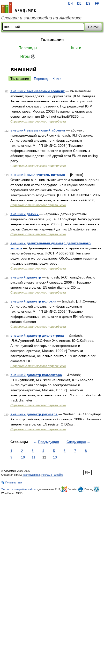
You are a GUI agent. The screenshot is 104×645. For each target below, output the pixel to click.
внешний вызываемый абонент (37, 91)
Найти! (93, 27)
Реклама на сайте (52, 474)
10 (23, 457)
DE (79, 3)
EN (70, 3)
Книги (76, 48)
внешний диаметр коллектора (36, 375)
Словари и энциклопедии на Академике (41, 18)
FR (97, 3)
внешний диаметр (25, 277)
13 (55, 457)
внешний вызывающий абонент (38, 130)
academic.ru (18, 7)
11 (33, 457)
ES (88, 3)
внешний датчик (24, 214)
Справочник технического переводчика (38, 121)
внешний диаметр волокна (33, 301)
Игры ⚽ (28, 56)
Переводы (27, 48)
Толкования (52, 40)
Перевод (41, 79)
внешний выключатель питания (37, 175)
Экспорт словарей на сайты (18, 489)
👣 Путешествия (11, 482)
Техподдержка (31, 474)
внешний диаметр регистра (34, 414)
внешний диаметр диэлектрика (37, 335)
